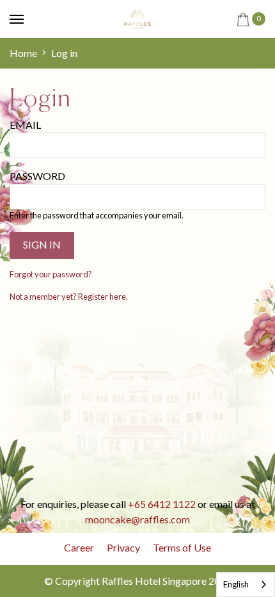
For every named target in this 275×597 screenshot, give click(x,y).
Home (23, 53)
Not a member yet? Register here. (69, 296)
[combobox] (245, 584)
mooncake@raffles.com (137, 519)
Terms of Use (182, 547)
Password (37, 176)
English (236, 584)
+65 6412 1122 (162, 504)
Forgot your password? (51, 274)
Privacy (123, 547)
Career (79, 547)
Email (25, 125)
